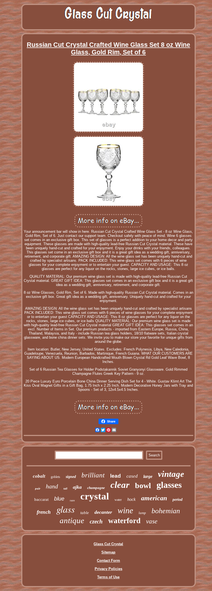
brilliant (93, 475)
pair (37, 488)
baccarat (41, 499)
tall (65, 488)
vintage (171, 474)
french (44, 512)
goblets (55, 477)
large (147, 476)
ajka (77, 487)
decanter (103, 512)
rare (72, 500)
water (118, 500)
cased (132, 476)
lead (115, 476)
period (177, 500)
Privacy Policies (108, 569)
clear (119, 485)
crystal (94, 496)
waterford (124, 521)
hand (52, 486)
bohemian (166, 511)
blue (59, 499)
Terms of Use (108, 577)
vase (151, 521)
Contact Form (108, 560)
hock (131, 499)
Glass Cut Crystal (108, 544)
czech (96, 521)
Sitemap (108, 552)
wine (125, 510)
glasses (169, 485)
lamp (142, 513)
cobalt (39, 476)
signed (71, 477)
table (84, 512)
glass (65, 509)
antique (72, 520)
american (154, 498)
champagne (96, 488)
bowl (143, 485)
